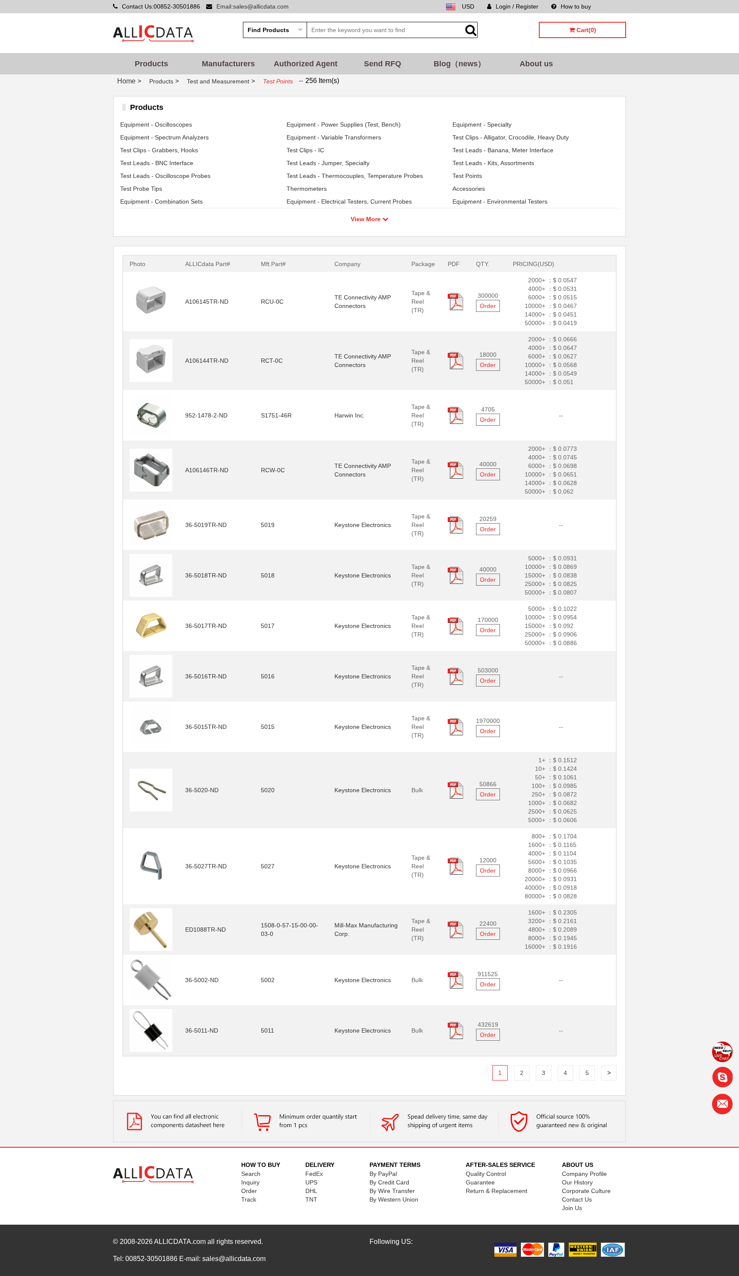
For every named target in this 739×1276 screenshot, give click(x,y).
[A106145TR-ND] (151, 301)
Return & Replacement (496, 1190)
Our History (577, 1182)
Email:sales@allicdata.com (252, 6)
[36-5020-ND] (151, 789)
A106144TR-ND (206, 360)
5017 (268, 625)
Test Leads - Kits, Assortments (493, 163)
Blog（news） (459, 63)
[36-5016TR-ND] (151, 675)
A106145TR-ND (206, 301)
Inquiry (250, 1182)
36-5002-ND (202, 980)
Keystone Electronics (362, 524)
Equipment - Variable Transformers (334, 137)
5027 (268, 866)
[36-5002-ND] (151, 979)
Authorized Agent (305, 63)
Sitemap (615, 6)
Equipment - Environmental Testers (499, 201)
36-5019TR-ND (206, 524)
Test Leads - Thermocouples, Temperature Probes (355, 175)
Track (248, 1199)
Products (151, 63)
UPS (311, 1182)
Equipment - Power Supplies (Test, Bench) (344, 124)
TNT (311, 1199)
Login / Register (517, 6)
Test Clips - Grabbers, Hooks (159, 150)
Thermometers (307, 188)
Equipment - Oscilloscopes (156, 124)
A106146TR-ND (206, 470)
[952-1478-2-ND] (151, 415)
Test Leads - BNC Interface (156, 163)
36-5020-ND (202, 790)
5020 (268, 790)
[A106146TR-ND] (151, 469)
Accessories (468, 188)
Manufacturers (228, 63)
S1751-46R (276, 415)
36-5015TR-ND (206, 726)
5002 (268, 980)
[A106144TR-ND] (151, 360)
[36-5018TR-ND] (151, 574)
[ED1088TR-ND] (151, 929)
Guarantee (480, 1182)
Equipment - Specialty (481, 124)
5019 (268, 524)
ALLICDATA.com (180, 1241)
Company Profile (584, 1173)
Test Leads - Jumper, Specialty (328, 163)
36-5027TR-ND (206, 866)
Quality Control (486, 1173)
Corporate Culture (586, 1190)
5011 (267, 1030)
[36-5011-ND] (151, 1030)
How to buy (576, 6)
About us (536, 63)
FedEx (314, 1173)
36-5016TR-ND (206, 676)
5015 (268, 726)
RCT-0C (272, 360)
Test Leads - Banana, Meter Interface (502, 150)
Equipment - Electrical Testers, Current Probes (349, 201)
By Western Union (394, 1199)
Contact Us (577, 1199)
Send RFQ (382, 63)
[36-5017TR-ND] (151, 625)
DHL (311, 1190)
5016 (268, 676)
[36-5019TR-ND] (151, 524)
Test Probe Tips (141, 188)
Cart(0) (585, 30)
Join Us (572, 1208)
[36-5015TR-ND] (151, 726)
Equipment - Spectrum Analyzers (164, 137)
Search (250, 1173)
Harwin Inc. (349, 415)
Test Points (467, 175)
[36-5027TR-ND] (151, 865)
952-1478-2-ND (206, 415)
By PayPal (383, 1173)
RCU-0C (272, 301)
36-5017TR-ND (206, 625)
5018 (268, 575)
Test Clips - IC (305, 150)
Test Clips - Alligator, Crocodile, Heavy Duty (510, 137)
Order (488, 305)
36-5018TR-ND (206, 575)
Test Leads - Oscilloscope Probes (165, 175)
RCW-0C (273, 470)
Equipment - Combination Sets (161, 201)
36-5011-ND (201, 1030)
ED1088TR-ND (205, 929)
